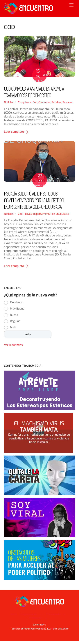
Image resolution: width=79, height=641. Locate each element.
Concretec (44, 102)
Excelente (16, 302)
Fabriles (56, 102)
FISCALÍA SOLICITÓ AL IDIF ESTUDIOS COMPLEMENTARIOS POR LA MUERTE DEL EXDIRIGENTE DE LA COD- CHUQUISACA (34, 200)
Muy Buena (17, 308)
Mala (13, 327)
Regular (15, 321)
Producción (35, 618)
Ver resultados (13, 345)
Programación (28, 614)
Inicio (14, 614)
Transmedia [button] (53, 614)
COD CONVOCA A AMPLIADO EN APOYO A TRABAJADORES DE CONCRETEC (34, 91)
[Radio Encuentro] (28, 12)
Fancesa (67, 102)
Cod (35, 102)
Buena (14, 315)
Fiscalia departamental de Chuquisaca (46, 214)
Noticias (8, 102)
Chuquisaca (24, 102)
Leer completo (14, 132)
